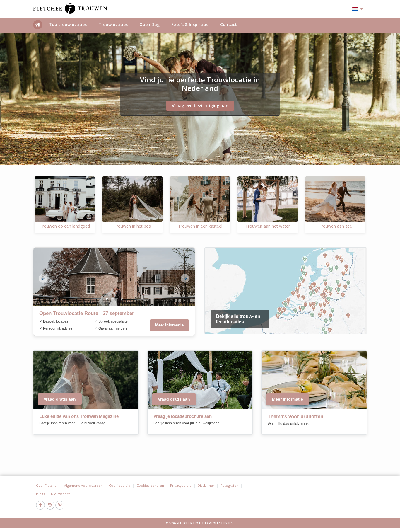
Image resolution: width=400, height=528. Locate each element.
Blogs (40, 494)
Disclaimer (206, 485)
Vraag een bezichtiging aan (200, 105)
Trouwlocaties (113, 24)
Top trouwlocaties (68, 24)
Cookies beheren (150, 485)
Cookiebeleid (119, 485)
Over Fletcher (47, 485)
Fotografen (229, 485)
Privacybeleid (181, 485)
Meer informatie (169, 325)
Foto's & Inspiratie (189, 24)
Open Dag (149, 24)
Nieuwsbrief (60, 494)
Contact (228, 24)
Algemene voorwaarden (83, 485)
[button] (43, 278)
